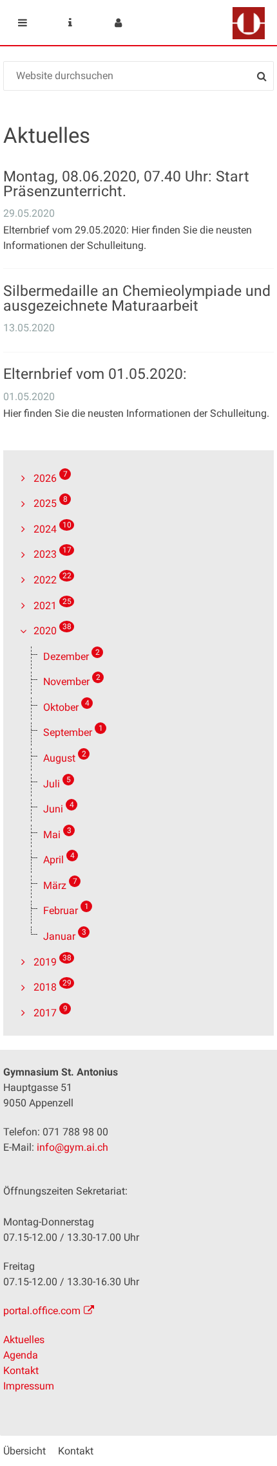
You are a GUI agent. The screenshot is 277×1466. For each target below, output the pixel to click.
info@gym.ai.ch (72, 1147)
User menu (117, 22)
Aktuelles (23, 1339)
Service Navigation (70, 22)
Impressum (28, 1386)
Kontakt (21, 1370)
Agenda (20, 1355)
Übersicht (24, 1451)
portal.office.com (42, 1311)
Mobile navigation (22, 22)
